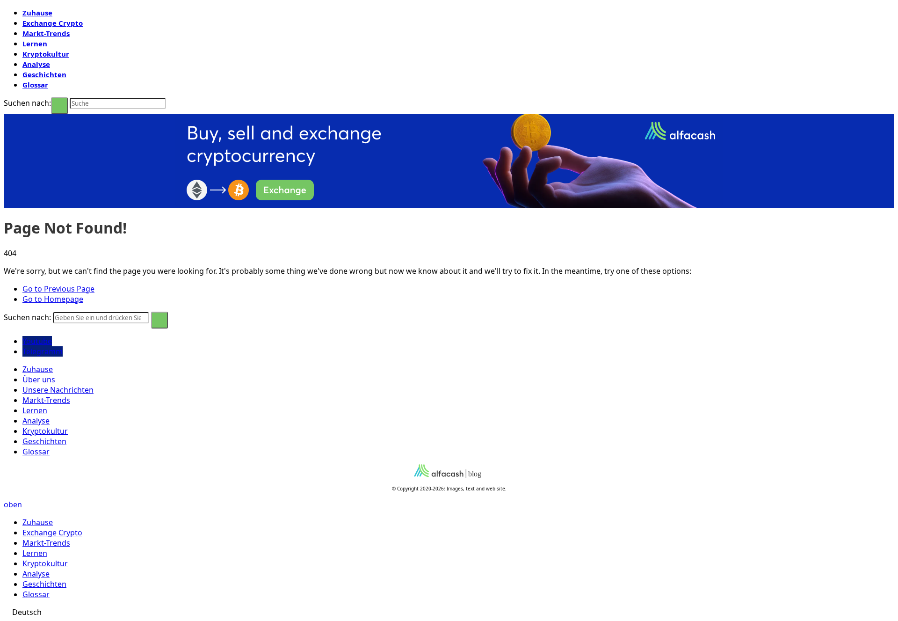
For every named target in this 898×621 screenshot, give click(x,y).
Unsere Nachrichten (58, 390)
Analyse (36, 64)
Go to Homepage (52, 299)
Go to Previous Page (58, 289)
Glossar (35, 84)
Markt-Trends (46, 33)
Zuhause (37, 12)
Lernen (34, 43)
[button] (449, 612)
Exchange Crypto (52, 23)
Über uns (38, 379)
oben (13, 504)
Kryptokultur (45, 53)
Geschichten (44, 74)
